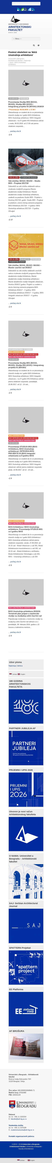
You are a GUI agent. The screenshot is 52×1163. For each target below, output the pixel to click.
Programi (24, 98)
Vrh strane (25, 1155)
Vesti (11, 62)
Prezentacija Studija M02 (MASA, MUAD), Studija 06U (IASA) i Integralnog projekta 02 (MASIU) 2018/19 (26, 104)
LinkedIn (29, 9)
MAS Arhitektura (16, 352)
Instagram (33, 9)
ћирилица (12, 666)
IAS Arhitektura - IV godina (20, 349)
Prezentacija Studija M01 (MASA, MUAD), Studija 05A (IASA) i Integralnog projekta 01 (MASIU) (26, 365)
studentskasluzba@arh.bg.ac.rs (22, 1130)
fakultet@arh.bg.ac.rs (19, 1119)
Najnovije (27, 61)
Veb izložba (14, 177)
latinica (19, 666)
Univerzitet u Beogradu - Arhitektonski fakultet (16, 60)
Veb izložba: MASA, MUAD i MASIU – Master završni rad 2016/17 (24, 266)
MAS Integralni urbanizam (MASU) (23, 354)
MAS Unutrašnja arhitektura (22, 357)
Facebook (18, 9)
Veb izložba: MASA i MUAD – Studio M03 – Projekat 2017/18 (24, 182)
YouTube (22, 9)
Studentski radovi (29, 177)
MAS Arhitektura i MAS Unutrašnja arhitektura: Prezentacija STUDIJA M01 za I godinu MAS (25, 529)
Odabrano (13, 98)
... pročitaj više (13, 131)
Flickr (26, 9)
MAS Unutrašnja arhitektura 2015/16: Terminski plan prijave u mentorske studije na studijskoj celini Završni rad (25, 613)
